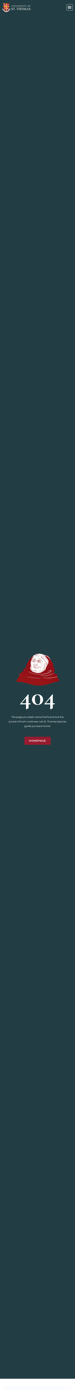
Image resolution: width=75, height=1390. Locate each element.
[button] (69, 7)
